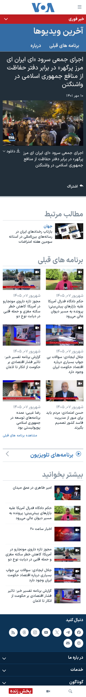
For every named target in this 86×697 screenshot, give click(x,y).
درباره (36, 45)
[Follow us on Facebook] (79, 632)
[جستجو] (70, 691)
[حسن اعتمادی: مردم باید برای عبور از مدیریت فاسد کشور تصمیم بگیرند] (64, 390)
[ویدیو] (48, 691)
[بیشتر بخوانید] (43, 19)
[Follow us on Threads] (24, 632)
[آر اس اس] (13, 632)
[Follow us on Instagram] (35, 632)
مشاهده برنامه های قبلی (20, 435)
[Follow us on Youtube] (46, 632)
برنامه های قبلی (64, 45)
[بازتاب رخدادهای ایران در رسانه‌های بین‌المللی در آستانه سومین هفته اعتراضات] (69, 231)
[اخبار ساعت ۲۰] (67, 534)
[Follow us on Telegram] (68, 632)
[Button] (75, 187)
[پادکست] (79, 643)
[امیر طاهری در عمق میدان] (67, 492)
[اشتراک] (68, 643)
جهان (48, 226)
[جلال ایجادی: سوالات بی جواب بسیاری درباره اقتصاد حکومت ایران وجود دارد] (64, 335)
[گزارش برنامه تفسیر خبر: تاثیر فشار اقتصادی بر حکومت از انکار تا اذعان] (21, 335)
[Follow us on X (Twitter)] (57, 632)
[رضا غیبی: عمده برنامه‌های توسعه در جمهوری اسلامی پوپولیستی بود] (21, 390)
